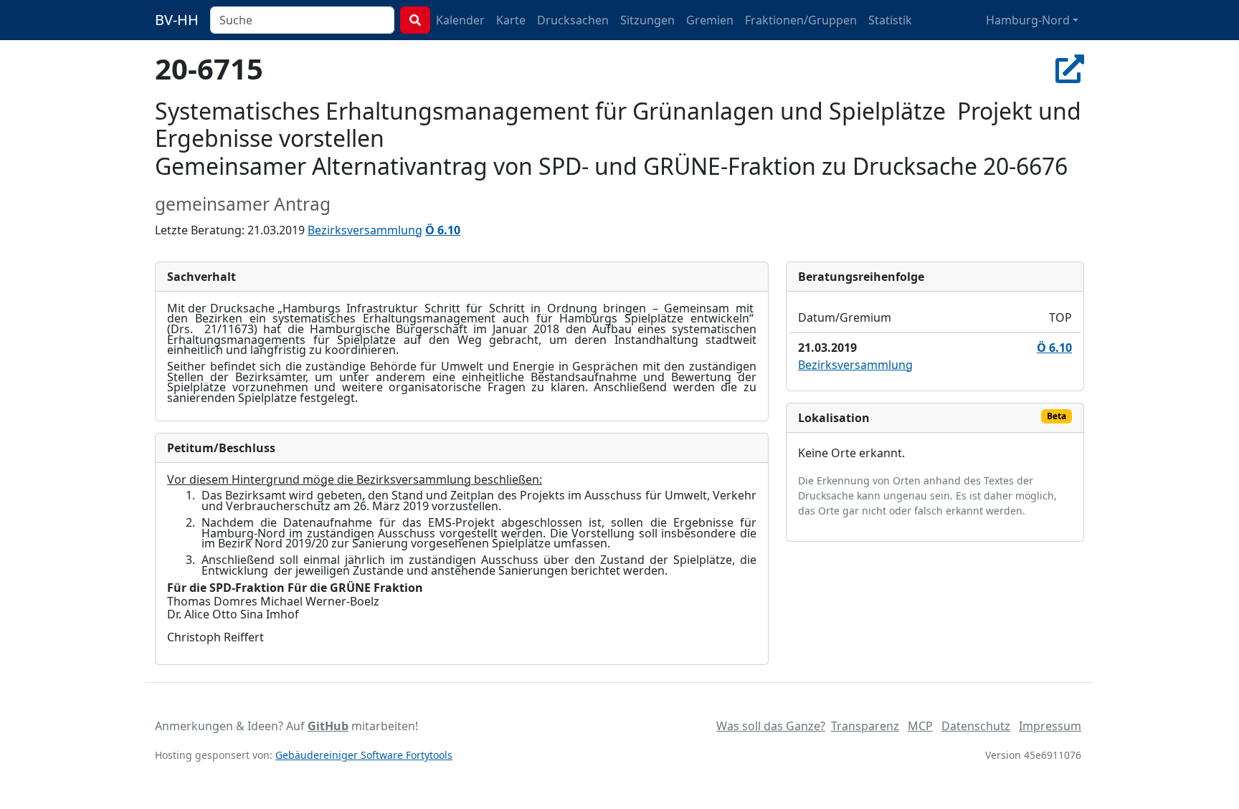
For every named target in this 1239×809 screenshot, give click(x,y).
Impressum (1050, 726)
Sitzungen (647, 20)
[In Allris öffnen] (1069, 68)
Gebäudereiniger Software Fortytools (363, 755)
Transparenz (865, 726)
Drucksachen (573, 20)
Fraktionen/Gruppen (801, 20)
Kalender (460, 20)
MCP (920, 726)
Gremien (710, 20)
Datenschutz (975, 726)
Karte (511, 20)
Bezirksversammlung (365, 230)
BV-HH (177, 19)
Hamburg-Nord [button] (1028, 20)
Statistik (890, 20)
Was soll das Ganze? (770, 726)
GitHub (328, 726)
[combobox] (302, 20)
